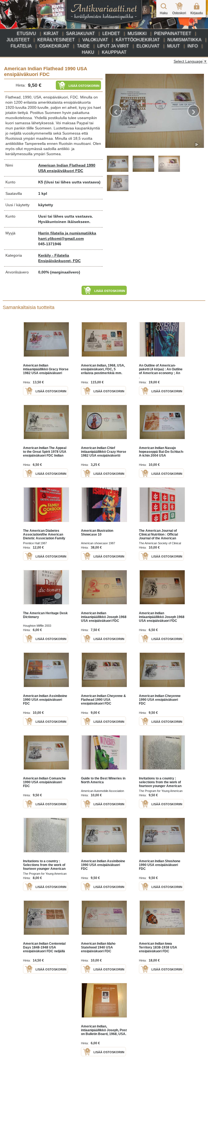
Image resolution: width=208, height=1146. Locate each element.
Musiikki (137, 33)
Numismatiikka (184, 39)
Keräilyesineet (56, 39)
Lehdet (111, 33)
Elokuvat (148, 46)
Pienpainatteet (172, 33)
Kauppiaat (114, 52)
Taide (83, 46)
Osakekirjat (54, 46)
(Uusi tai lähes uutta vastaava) (72, 182)
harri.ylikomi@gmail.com (61, 238)
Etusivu (26, 33)
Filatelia (21, 46)
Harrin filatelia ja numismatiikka (67, 233)
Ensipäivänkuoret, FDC (59, 261)
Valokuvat (95, 39)
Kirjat (51, 33)
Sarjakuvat (80, 33)
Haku (88, 52)
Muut (173, 46)
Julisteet (18, 39)
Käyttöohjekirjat (138, 39)
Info (192, 46)
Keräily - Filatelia (53, 255)
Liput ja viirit (113, 46)
